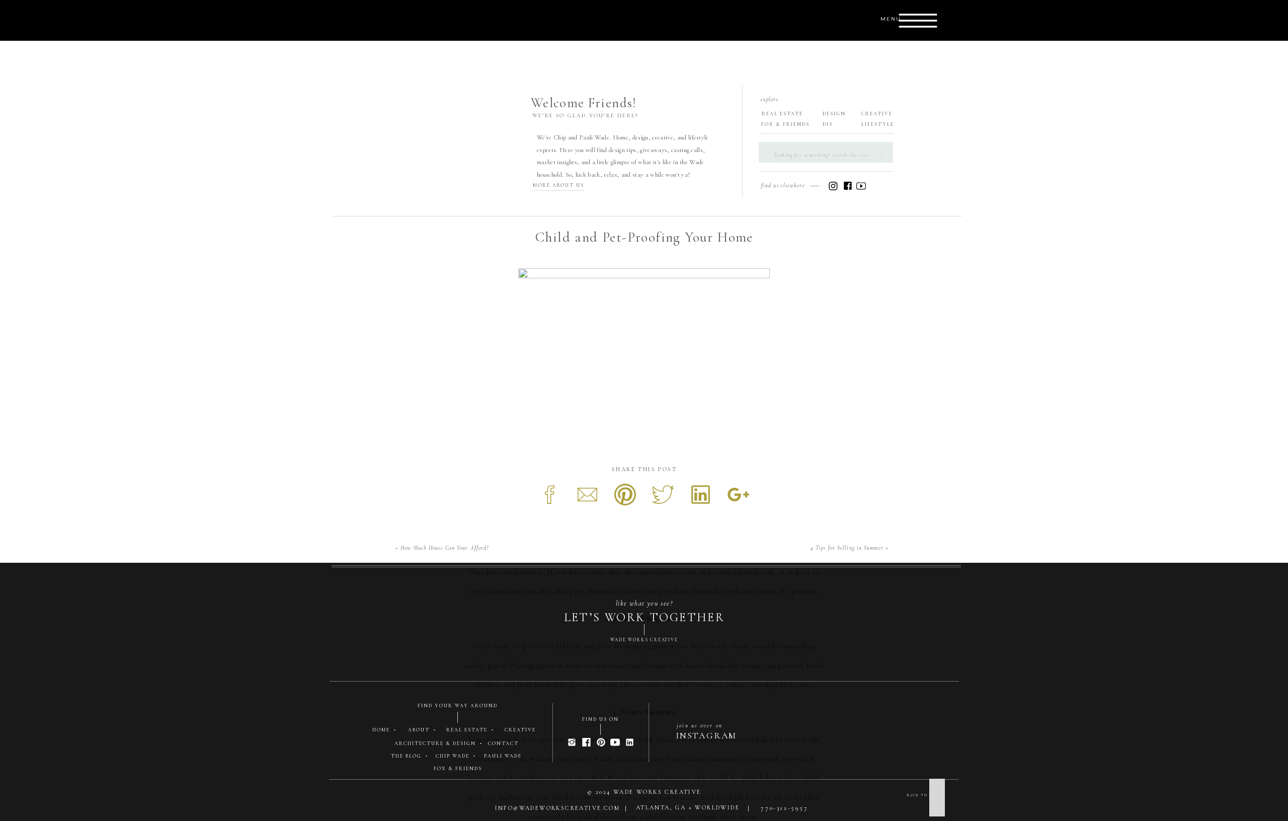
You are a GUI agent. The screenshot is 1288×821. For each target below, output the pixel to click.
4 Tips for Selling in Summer (847, 548)
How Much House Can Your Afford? (444, 548)
